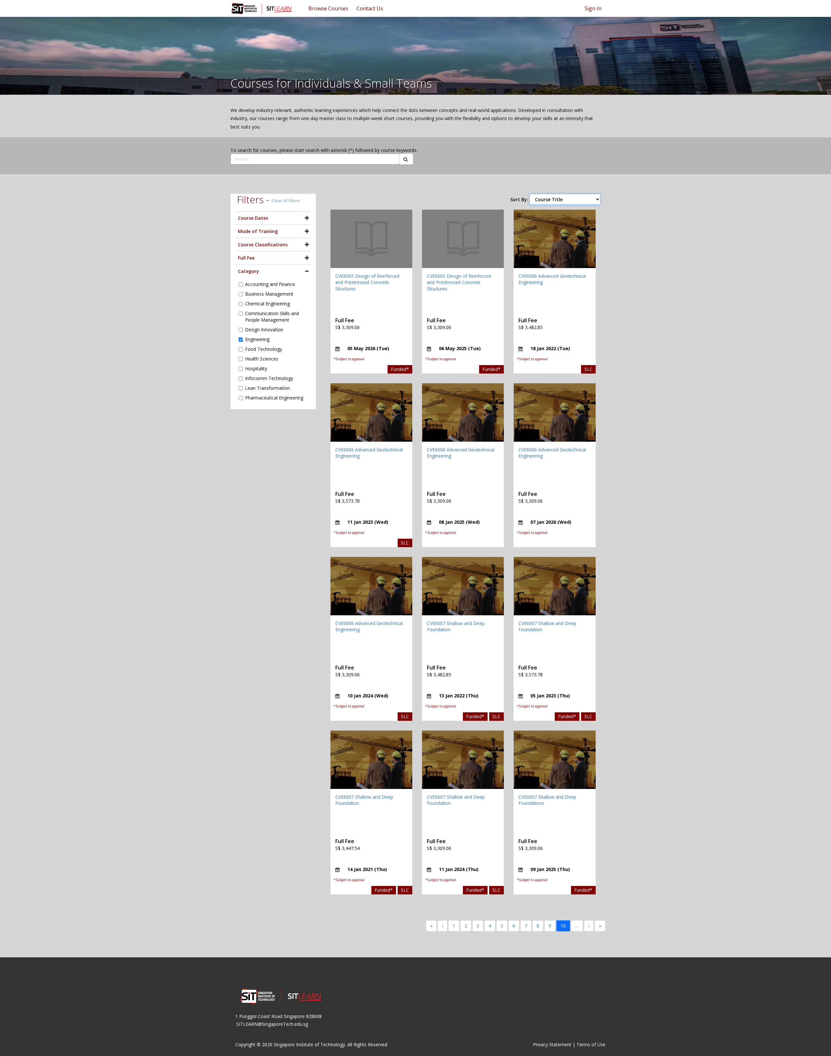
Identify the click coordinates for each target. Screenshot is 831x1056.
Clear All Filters (286, 200)
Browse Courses (328, 8)
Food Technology (263, 349)
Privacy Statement (552, 1044)
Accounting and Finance (270, 284)
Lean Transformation (267, 388)
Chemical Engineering (267, 304)
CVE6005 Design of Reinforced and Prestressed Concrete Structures (367, 282)
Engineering (257, 339)
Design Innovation (264, 329)
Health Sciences (261, 359)
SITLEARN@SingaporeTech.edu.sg (272, 1024)
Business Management (269, 294)
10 (563, 926)
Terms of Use (591, 1044)
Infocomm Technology (269, 378)
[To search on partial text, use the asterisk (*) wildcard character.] (406, 159)
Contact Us (369, 8)
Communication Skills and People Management (272, 316)
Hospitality (256, 368)
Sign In (593, 8)
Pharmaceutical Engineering (274, 398)
